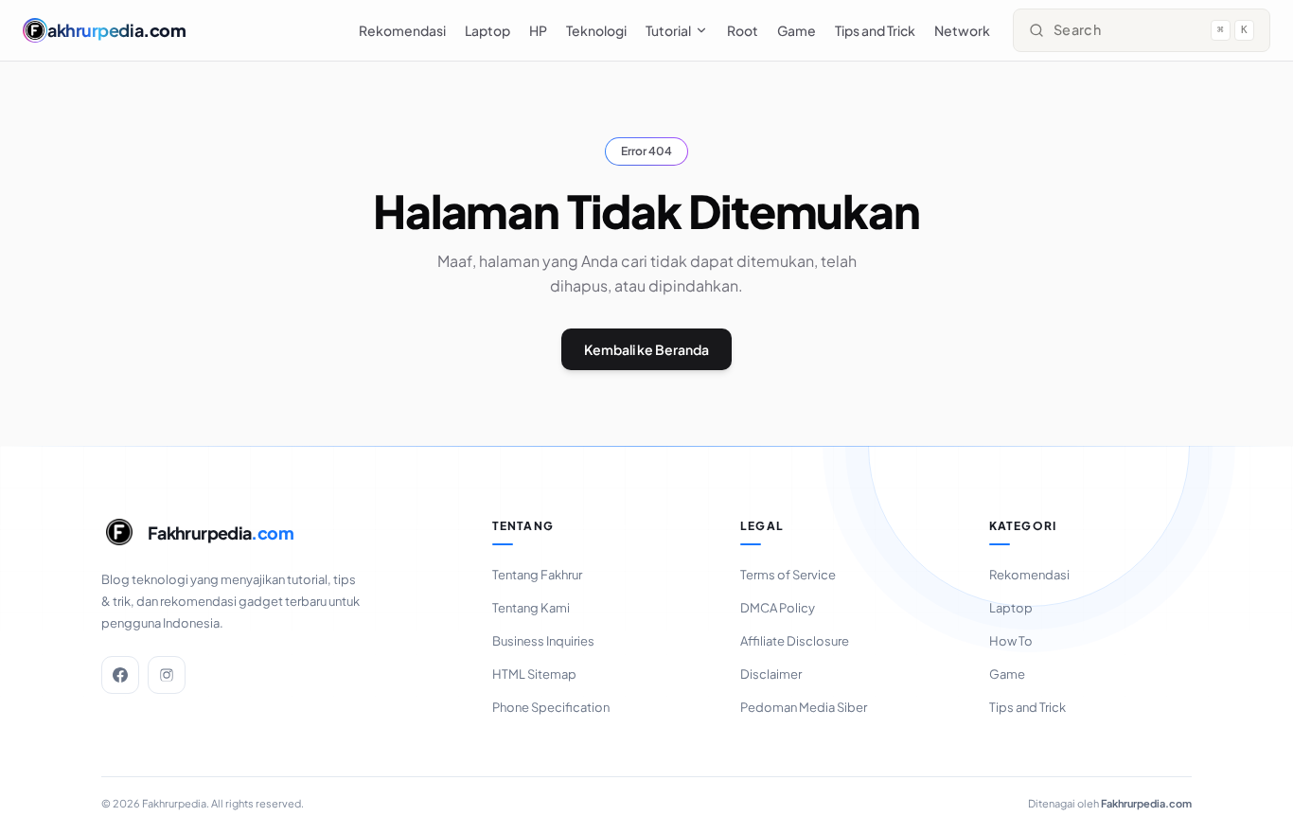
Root (742, 30)
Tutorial (668, 30)
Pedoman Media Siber (803, 707)
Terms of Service (788, 574)
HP (538, 30)
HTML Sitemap (534, 674)
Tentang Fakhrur (537, 574)
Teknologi (596, 30)
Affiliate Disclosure (794, 640)
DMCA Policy (777, 607)
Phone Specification (551, 707)
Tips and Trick (875, 30)
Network (962, 30)
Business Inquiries (543, 640)
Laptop (487, 30)
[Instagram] (167, 675)
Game (796, 30)
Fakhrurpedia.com (1146, 803)
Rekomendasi (402, 30)
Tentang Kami (531, 607)
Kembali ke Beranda (646, 349)
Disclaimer (771, 674)
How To (1011, 640)
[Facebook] (120, 675)
